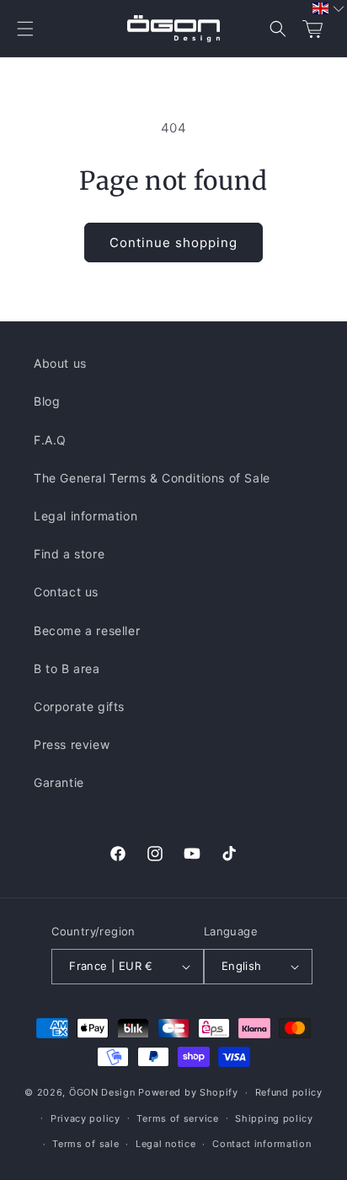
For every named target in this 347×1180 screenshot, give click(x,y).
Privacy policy (85, 1118)
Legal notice (165, 1144)
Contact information (261, 1144)
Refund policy (289, 1092)
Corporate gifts (79, 706)
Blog (47, 401)
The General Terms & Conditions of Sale (152, 478)
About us (60, 363)
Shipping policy (274, 1118)
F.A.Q (50, 440)
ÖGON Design (102, 1092)
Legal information (85, 516)
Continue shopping (173, 242)
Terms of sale (85, 1144)
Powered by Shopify (188, 1092)
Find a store (69, 554)
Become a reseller (87, 630)
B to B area (67, 668)
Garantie (59, 782)
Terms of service (177, 1118)
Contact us (66, 592)
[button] (25, 28)
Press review (71, 744)
